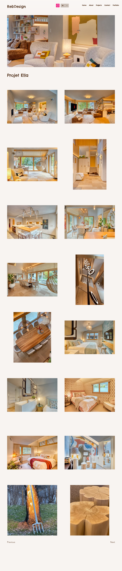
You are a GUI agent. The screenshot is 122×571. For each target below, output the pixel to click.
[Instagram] (57, 5)
